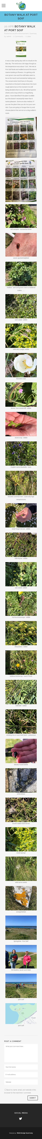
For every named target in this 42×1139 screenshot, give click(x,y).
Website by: (13, 1133)
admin (9, 36)
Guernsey (33, 33)
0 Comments (18, 36)
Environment (24, 33)
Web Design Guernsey (25, 1133)
